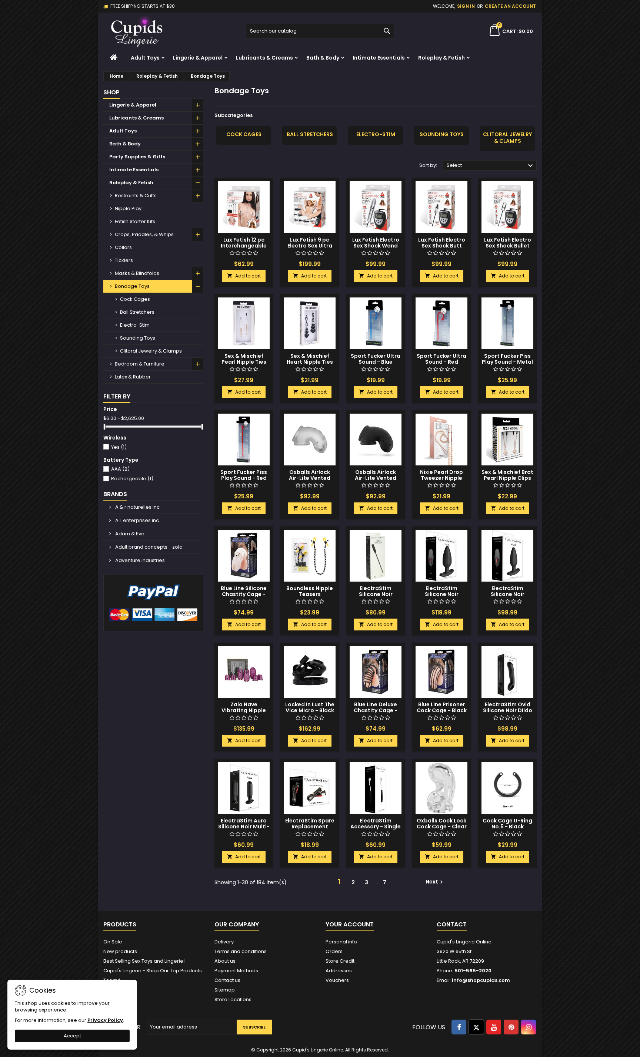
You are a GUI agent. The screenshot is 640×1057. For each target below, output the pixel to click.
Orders (334, 951)
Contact (452, 924)
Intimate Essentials (379, 57)
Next (435, 881)
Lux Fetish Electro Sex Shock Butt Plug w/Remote (441, 245)
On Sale (112, 941)
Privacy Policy (105, 1020)
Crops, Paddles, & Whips (144, 234)
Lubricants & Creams (264, 57)
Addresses (339, 970)
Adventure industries (139, 560)
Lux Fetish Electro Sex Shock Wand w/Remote (375, 245)
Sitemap (224, 989)
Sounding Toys (137, 337)
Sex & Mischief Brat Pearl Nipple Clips (507, 475)
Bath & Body (322, 57)
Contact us (227, 980)
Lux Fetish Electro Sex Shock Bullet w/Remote (507, 245)
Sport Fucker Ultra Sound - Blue (375, 359)
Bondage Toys (132, 286)
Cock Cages (135, 299)
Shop (111, 92)
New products (120, 951)
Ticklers (124, 260)
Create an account (510, 6)
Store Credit (340, 961)
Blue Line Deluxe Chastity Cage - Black (375, 710)
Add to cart (244, 276)
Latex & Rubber (133, 376)
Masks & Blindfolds (137, 273)
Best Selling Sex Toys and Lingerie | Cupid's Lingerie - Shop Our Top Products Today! (152, 970)
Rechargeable (132, 478)
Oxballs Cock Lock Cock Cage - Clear (442, 823)
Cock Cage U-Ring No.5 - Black (507, 823)
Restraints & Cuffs (136, 195)
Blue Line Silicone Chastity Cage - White (244, 594)
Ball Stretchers (137, 312)
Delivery (224, 941)
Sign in (466, 6)
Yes (119, 447)
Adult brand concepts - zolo (148, 547)
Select (491, 165)
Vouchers (337, 980)
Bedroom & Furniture (139, 363)
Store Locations (232, 999)
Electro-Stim (135, 325)
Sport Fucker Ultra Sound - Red (441, 359)
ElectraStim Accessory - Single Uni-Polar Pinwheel (375, 826)
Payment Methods (236, 970)
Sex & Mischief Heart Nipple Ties (310, 359)
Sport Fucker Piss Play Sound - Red (243, 475)
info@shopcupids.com (481, 980)
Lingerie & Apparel (198, 57)
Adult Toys (145, 57)
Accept (72, 1035)
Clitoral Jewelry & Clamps (151, 350)
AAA (120, 468)
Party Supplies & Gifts (137, 156)
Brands (115, 494)
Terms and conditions (240, 951)
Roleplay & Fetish (441, 57)
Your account (350, 924)
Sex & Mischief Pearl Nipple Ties (243, 359)
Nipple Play (128, 208)
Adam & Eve (129, 533)
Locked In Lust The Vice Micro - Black (309, 707)
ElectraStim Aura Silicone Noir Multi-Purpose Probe (244, 826)
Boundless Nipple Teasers (309, 591)
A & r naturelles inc (137, 507)
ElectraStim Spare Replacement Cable (309, 826)
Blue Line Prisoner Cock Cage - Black (442, 707)
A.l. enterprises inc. (137, 520)
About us (225, 961)
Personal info (341, 941)
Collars (123, 247)
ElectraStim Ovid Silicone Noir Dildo (507, 707)
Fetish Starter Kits (135, 221)
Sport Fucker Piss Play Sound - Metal (507, 359)
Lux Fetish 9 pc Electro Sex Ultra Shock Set (309, 245)
